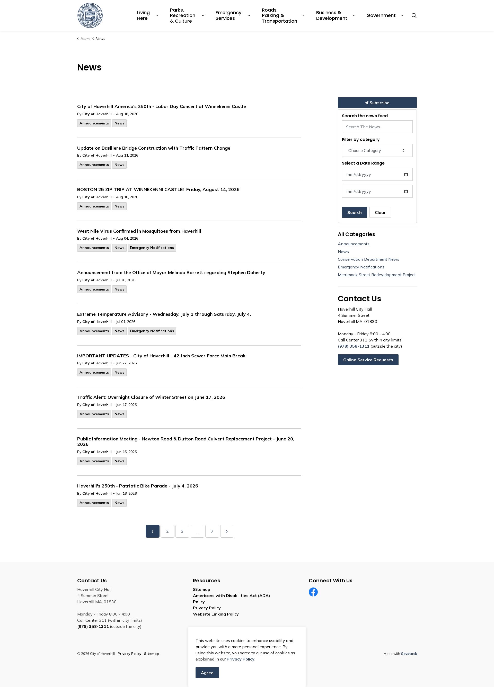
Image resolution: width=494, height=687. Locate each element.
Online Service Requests (368, 359)
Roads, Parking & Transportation (279, 15)
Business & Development (331, 15)
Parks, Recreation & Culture (183, 15)
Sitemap (201, 589)
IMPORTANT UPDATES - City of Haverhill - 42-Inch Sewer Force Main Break (161, 356)
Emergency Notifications (152, 247)
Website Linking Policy (216, 614)
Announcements (94, 123)
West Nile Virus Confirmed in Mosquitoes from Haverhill (139, 231)
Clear (380, 212)
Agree (207, 672)
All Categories (356, 234)
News (119, 123)
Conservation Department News (368, 259)
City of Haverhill (97, 114)
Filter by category (361, 139)
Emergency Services (229, 15)
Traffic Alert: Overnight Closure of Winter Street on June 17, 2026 (151, 397)
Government (381, 15)
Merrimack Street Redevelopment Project (377, 274)
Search (354, 212)
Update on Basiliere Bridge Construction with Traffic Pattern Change (153, 148)
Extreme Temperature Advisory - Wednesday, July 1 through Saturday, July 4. (164, 314)
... (197, 531)
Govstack (409, 654)
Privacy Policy (207, 607)
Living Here (144, 15)
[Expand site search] (414, 15)
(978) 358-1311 (353, 346)
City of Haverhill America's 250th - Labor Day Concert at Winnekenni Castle (161, 106)
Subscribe (379, 102)
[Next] (226, 531)
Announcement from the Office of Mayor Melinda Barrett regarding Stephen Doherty (171, 272)
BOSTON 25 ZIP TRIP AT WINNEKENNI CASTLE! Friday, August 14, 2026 (158, 189)
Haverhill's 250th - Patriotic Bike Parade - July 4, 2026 (137, 486)
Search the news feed (365, 115)
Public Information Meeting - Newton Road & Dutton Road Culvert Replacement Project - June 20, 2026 (185, 441)
